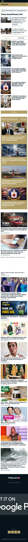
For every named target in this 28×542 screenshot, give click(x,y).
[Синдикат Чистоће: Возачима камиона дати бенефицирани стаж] (6, 31)
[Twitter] (15, 532)
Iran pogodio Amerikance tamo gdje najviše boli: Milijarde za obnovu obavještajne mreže (19, 84)
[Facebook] (9, 532)
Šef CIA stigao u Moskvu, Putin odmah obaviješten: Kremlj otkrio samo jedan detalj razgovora (19, 70)
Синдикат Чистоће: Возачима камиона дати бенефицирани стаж (19, 30)
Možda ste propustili (10, 119)
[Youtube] (18, 532)
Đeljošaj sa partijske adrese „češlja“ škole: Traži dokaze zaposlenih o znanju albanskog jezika (19, 43)
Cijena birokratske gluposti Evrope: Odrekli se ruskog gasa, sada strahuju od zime (19, 56)
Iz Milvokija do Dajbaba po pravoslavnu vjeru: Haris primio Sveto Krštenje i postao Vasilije (19, 97)
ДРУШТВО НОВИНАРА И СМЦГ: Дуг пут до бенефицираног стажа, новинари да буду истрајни (19, 21)
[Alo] (2, 1)
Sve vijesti (14, 112)
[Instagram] (12, 532)
